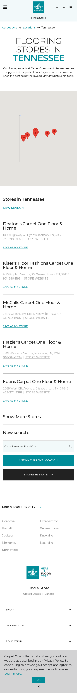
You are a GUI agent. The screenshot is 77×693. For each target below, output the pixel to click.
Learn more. (13, 673)
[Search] (70, 446)
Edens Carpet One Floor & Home (37, 381)
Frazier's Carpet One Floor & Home (32, 344)
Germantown (49, 528)
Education (14, 641)
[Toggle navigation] (5, 7)
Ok (38, 680)
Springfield (10, 550)
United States (32, 593)
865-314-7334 (12, 357)
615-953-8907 (12, 318)
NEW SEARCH (13, 208)
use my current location (38, 460)
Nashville (46, 542)
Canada (49, 593)
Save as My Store (15, 247)
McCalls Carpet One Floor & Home (31, 304)
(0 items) (70, 7)
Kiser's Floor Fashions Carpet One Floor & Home (38, 265)
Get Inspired (15, 625)
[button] (57, 7)
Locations (29, 27)
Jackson (8, 535)
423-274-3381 (12, 392)
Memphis (9, 542)
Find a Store (38, 18)
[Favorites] (64, 7)
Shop (10, 609)
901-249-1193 (11, 278)
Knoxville (46, 535)
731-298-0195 (12, 239)
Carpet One (9, 27)
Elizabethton (49, 521)
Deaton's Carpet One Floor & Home (32, 226)
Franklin (7, 528)
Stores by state (36, 474)
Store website (37, 239)
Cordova (8, 521)
